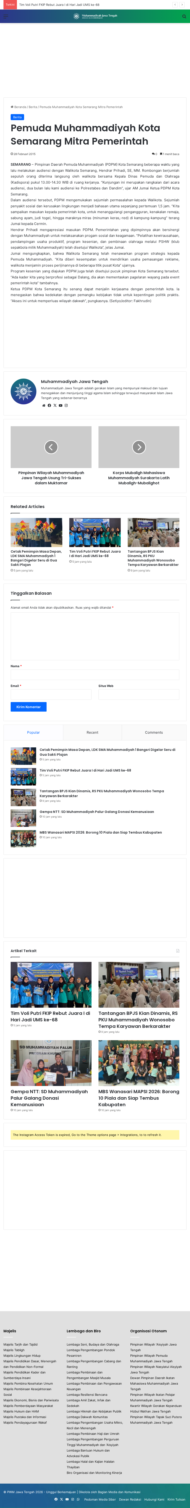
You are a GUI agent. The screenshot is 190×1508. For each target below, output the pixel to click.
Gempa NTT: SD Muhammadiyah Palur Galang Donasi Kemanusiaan (97, 811)
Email (16, 686)
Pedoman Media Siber (100, 1499)
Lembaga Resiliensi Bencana (87, 1394)
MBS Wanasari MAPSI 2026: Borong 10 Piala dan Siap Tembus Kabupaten (101, 832)
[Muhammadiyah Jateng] (95, 16)
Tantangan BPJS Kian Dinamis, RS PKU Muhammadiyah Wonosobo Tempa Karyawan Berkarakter (153, 558)
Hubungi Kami (154, 1499)
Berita (33, 107)
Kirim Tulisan (176, 1499)
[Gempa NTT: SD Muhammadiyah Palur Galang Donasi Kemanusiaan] (23, 818)
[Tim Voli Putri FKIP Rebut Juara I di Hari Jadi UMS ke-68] (95, 532)
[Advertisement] (95, 60)
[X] (55, 405)
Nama (16, 666)
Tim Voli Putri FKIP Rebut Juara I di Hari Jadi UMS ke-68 (95, 553)
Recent (92, 732)
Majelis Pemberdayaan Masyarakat (28, 1406)
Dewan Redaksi (130, 1499)
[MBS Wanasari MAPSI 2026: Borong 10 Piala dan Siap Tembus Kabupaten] (23, 839)
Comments (154, 732)
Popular (33, 732)
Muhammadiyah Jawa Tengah (74, 381)
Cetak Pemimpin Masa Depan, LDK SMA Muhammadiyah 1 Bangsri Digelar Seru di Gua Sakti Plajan (36, 558)
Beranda (19, 107)
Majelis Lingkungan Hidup (22, 1355)
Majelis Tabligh (14, 1350)
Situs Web (105, 686)
